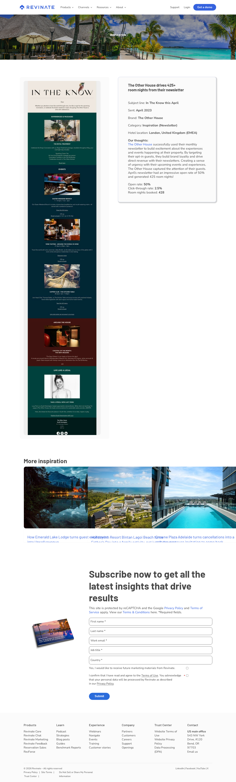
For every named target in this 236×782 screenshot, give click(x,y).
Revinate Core (32, 731)
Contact (192, 725)
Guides (60, 744)
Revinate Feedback (35, 744)
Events (93, 739)
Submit (99, 696)
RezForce (29, 752)
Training (94, 744)
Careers (127, 739)
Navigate (94, 735)
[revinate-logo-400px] (37, 6)
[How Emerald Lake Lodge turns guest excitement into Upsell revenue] (70, 497)
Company (128, 725)
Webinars (95, 731)
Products (30, 725)
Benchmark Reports (68, 747)
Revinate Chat (32, 735)
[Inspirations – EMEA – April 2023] (62, 82)
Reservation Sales (35, 747)
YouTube (201, 768)
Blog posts (63, 739)
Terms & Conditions (136, 612)
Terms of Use (149, 675)
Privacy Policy (173, 608)
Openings (128, 747)
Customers (129, 735)
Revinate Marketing (36, 739)
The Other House (140, 144)
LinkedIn (180, 768)
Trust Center (163, 725)
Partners (127, 731)
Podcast (61, 731)
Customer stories (100, 747)
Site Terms (46, 772)
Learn (60, 725)
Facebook (190, 768)
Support (127, 744)
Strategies (62, 735)
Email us (192, 752)
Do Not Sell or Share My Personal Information (76, 774)
